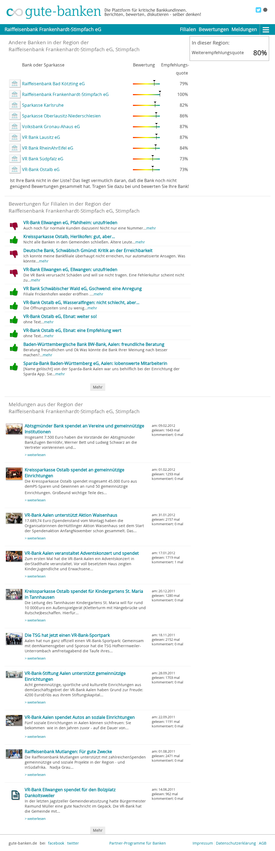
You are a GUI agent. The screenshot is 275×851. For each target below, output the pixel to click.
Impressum (203, 843)
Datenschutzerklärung (236, 843)
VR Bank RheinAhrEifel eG (47, 148)
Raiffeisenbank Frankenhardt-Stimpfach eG (65, 94)
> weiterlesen (35, 455)
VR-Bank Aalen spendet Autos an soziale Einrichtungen (80, 717)
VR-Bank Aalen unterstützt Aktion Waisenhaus (71, 515)
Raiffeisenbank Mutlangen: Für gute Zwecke (68, 751)
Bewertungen (214, 29)
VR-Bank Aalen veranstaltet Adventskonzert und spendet (82, 553)
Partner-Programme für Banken (137, 843)
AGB (262, 843)
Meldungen (244, 29)
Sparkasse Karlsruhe (43, 105)
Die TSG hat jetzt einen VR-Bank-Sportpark (67, 635)
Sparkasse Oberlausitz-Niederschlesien (61, 116)
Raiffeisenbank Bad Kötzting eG (53, 84)
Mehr (98, 387)
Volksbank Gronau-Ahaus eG (51, 127)
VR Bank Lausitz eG (41, 137)
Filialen (188, 29)
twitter (73, 843)
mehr (151, 228)
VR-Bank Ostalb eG (41, 169)
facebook (56, 843)
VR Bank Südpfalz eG (42, 159)
